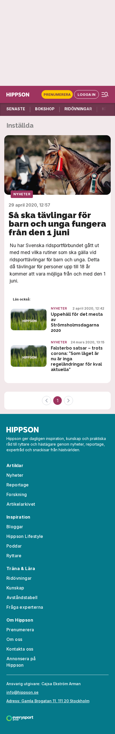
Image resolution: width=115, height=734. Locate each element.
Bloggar (14, 526)
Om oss (14, 639)
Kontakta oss (19, 649)
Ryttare (14, 555)
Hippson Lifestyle (24, 536)
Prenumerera (57, 94)
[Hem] (17, 94)
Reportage (17, 484)
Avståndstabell (22, 597)
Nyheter (21, 194)
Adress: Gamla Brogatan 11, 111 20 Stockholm (47, 701)
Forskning (16, 494)
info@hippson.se (22, 692)
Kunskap (15, 587)
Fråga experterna (24, 607)
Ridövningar (19, 578)
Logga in (86, 94)
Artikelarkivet (20, 504)
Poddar (14, 546)
